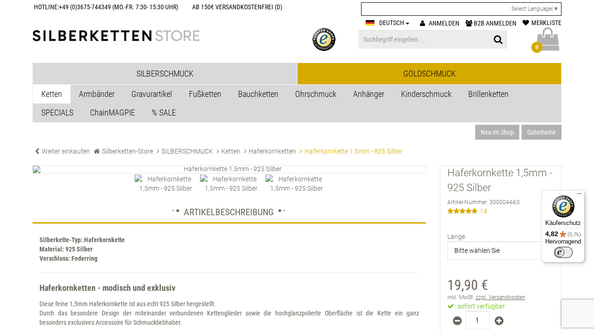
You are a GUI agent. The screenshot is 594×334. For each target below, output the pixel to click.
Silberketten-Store (127, 151)
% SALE (164, 112)
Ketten (51, 94)
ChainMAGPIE (112, 112)
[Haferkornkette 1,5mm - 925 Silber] (229, 169)
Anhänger (368, 94)
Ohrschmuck (315, 94)
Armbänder (97, 94)
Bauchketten (258, 94)
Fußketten (205, 94)
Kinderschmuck (426, 94)
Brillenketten (488, 94)
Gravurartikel (151, 94)
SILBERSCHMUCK (187, 151)
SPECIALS (57, 112)
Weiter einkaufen (66, 151)
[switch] (563, 252)
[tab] (165, 73)
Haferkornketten (272, 151)
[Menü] (579, 195)
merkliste (546, 22)
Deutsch (392, 22)
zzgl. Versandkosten (500, 297)
